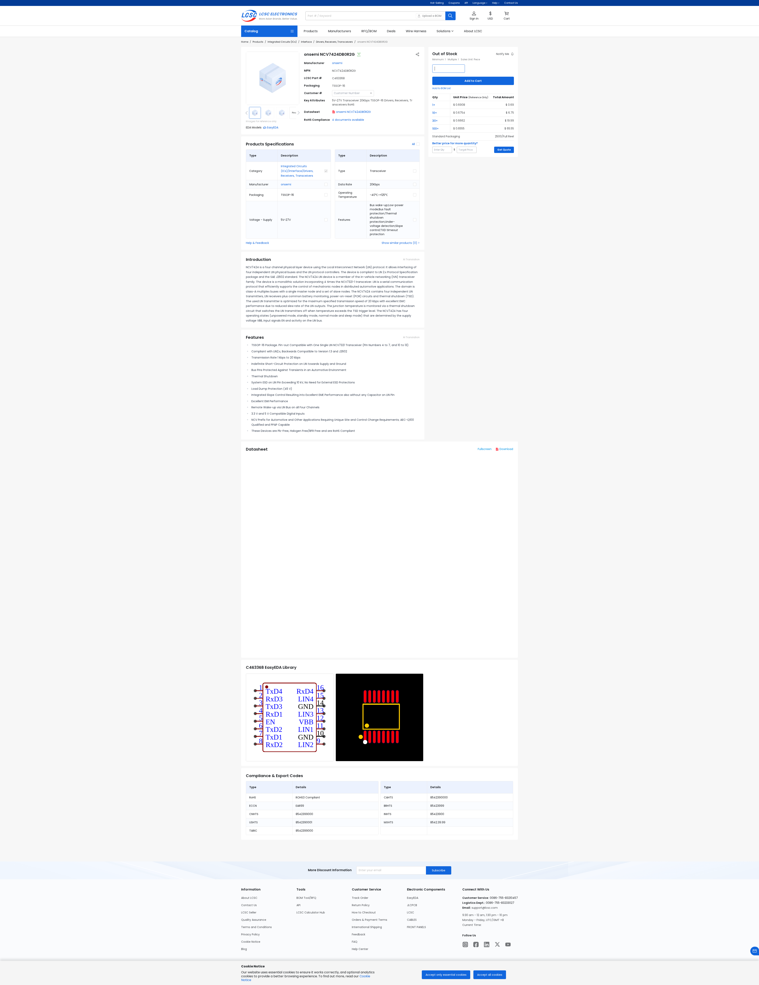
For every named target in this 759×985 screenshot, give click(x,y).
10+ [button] (434, 113)
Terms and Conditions (256, 927)
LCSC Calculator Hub (310, 912)
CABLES (412, 920)
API (466, 3)
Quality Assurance (253, 920)
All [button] (413, 144)
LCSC (410, 912)
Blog (244, 949)
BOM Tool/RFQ (306, 898)
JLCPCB (412, 905)
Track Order (360, 898)
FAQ (354, 942)
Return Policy (361, 905)
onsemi (337, 63)
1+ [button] (433, 105)
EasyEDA (412, 898)
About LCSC (249, 898)
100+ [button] (435, 129)
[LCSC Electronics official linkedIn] (487, 944)
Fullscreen (485, 449)
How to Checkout (364, 912)
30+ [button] (435, 121)
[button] (474, 16)
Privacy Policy (250, 934)
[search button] (450, 15)
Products (258, 41)
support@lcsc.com (485, 908)
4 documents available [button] (348, 120)
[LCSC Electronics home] (269, 16)
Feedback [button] (358, 934)
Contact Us (511, 3)
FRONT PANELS (416, 927)
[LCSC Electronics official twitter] (497, 944)
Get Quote (504, 149)
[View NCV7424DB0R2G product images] (272, 78)
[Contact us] (754, 951)
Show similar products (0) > (401, 243)
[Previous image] (247, 113)
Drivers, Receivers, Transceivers (334, 41)
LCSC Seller (248, 912)
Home (244, 41)
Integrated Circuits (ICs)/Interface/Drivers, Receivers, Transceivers (297, 171)
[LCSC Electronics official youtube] (508, 944)
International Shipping (367, 927)
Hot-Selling (437, 3)
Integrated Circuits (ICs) (282, 41)
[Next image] (298, 113)
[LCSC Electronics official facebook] (476, 944)
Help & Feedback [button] (257, 243)
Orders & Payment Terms (369, 920)
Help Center (360, 949)
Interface (306, 41)
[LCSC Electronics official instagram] (465, 944)
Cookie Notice (250, 942)
